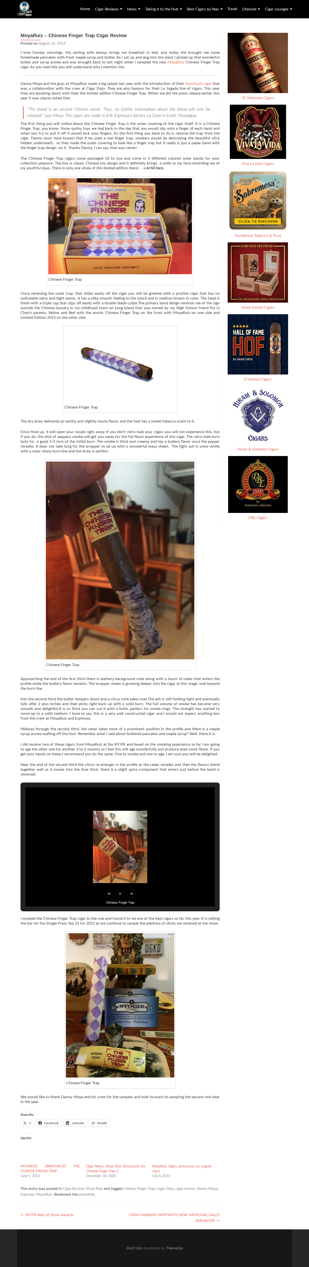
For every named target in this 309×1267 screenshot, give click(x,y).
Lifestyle (249, 9)
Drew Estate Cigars (258, 307)
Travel (232, 9)
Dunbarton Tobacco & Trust (258, 236)
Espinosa (27, 1194)
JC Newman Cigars (258, 98)
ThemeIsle (174, 1248)
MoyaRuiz (176, 62)
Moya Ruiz (94, 1189)
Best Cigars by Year (203, 9)
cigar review (185, 1189)
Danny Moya (207, 1189)
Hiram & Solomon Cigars (258, 449)
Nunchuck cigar (198, 84)
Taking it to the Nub (161, 9)
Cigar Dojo (165, 1189)
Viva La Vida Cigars (258, 164)
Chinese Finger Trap (139, 1189)
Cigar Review (73, 1189)
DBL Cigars (257, 518)
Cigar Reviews (107, 9)
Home (85, 9)
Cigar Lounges (276, 9)
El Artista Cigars (257, 379)
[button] (120, 561)
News (132, 9)
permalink (87, 1194)
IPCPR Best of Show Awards (47, 1215)
